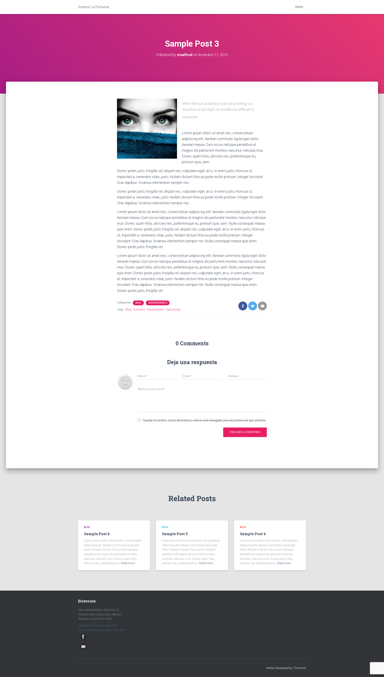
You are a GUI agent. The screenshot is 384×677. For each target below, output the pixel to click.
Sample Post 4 (253, 533)
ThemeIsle (299, 668)
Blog (138, 303)
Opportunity (173, 309)
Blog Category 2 (158, 303)
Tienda (299, 7)
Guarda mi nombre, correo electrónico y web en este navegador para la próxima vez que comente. (204, 420)
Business (139, 309)
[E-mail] (83, 646)
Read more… (129, 563)
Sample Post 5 (175, 533)
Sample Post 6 (97, 533)
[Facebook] (83, 636)
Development (155, 309)
